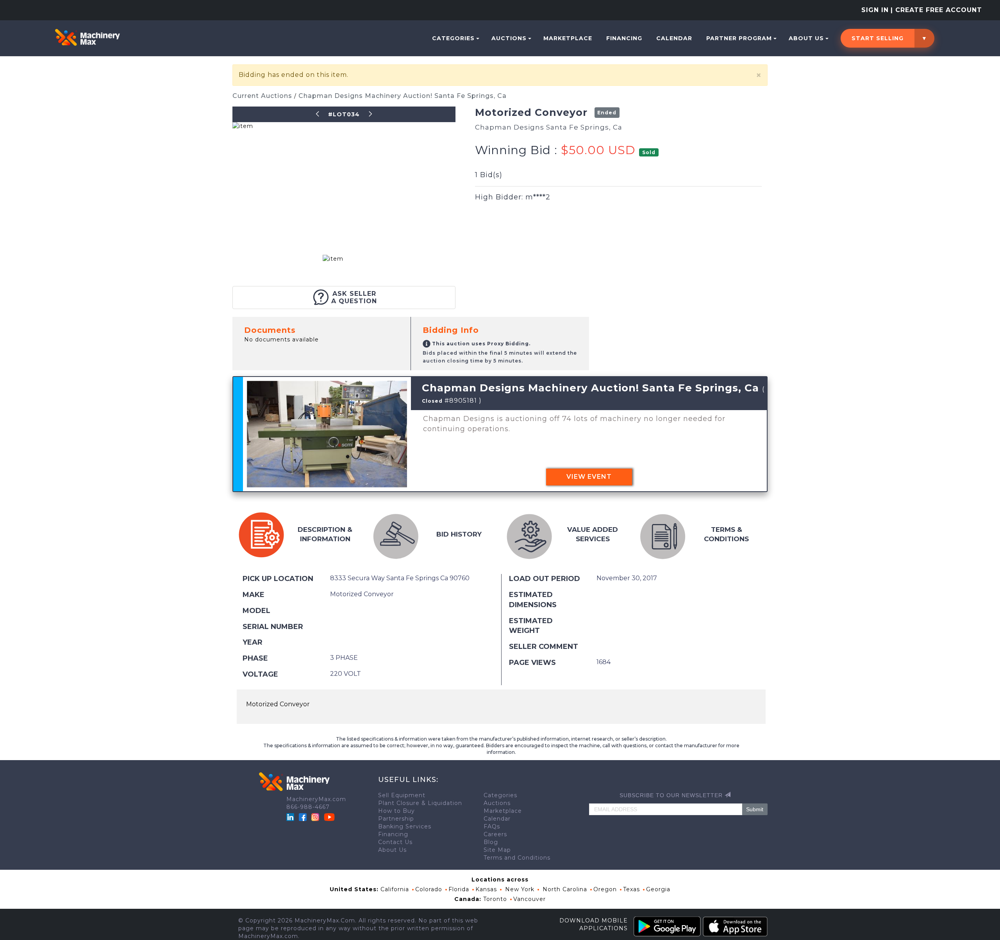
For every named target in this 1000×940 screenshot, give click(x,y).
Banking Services (404, 826)
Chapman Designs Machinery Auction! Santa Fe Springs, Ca (402, 96)
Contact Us (395, 842)
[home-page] (87, 37)
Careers (495, 834)
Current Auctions (263, 96)
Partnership (396, 818)
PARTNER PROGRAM (739, 38)
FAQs (492, 826)
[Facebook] (303, 816)
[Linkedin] (291, 816)
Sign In (875, 10)
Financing (624, 38)
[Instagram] (316, 816)
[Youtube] (329, 816)
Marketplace (567, 38)
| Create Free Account (936, 10)
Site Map (497, 849)
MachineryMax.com (316, 799)
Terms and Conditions (517, 857)
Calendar (674, 38)
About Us (806, 38)
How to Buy (396, 810)
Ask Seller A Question (354, 297)
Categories (453, 38)
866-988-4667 (308, 806)
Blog (491, 842)
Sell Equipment (401, 795)
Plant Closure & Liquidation (420, 803)
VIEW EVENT (589, 476)
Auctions (509, 38)
